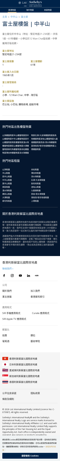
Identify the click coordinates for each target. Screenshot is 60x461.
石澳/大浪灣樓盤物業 (44, 135)
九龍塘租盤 (36, 190)
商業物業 (48, 10)
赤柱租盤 (35, 169)
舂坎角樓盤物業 (14, 149)
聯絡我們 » (7, 268)
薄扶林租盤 (36, 173)
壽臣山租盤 (7, 194)
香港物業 (12, 10)
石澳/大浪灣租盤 (38, 180)
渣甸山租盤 (36, 187)
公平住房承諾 (9, 393)
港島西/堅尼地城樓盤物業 (44, 145)
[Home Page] (30, 3)
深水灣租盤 (36, 176)
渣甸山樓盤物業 (47, 138)
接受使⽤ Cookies (30, 455)
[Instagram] (12, 275)
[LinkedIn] (28, 275)
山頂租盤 (6, 169)
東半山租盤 (7, 183)
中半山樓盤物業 (18, 138)
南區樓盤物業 (17, 142)
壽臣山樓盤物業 (16, 145)
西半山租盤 (7, 176)
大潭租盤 (6, 197)
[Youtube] (20, 275)
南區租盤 (6, 187)
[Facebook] (4, 275)
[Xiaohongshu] (37, 275)
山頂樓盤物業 (8, 135)
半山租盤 (6, 173)
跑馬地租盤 (36, 183)
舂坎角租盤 (7, 201)
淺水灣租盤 (7, 190)
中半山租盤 (7, 180)
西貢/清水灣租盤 (38, 194)
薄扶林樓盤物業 (12, 152)
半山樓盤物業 (19, 135)
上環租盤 (35, 201)
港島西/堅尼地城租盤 (40, 197)
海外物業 (30, 10)
